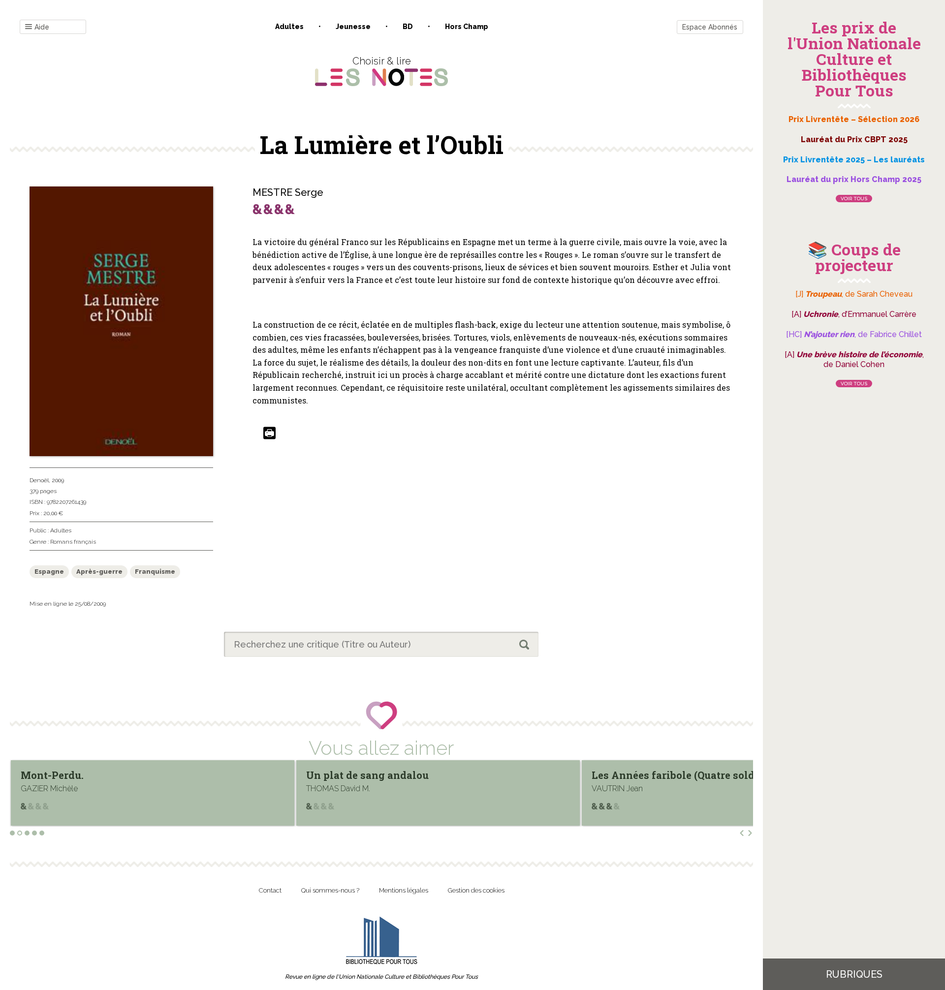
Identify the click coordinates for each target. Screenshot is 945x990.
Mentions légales (403, 890)
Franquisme (155, 571)
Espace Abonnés (709, 27)
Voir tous (854, 198)
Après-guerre (99, 571)
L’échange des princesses (654, 775)
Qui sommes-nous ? (330, 890)
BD (408, 27)
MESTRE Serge (287, 192)
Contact (270, 890)
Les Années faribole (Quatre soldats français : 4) (426, 775)
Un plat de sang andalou (82, 775)
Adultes (289, 27)
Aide (41, 27)
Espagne (49, 571)
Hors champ (466, 27)
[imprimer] (269, 434)
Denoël (39, 480)
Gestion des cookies (476, 890)
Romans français (73, 541)
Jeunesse (353, 27)
